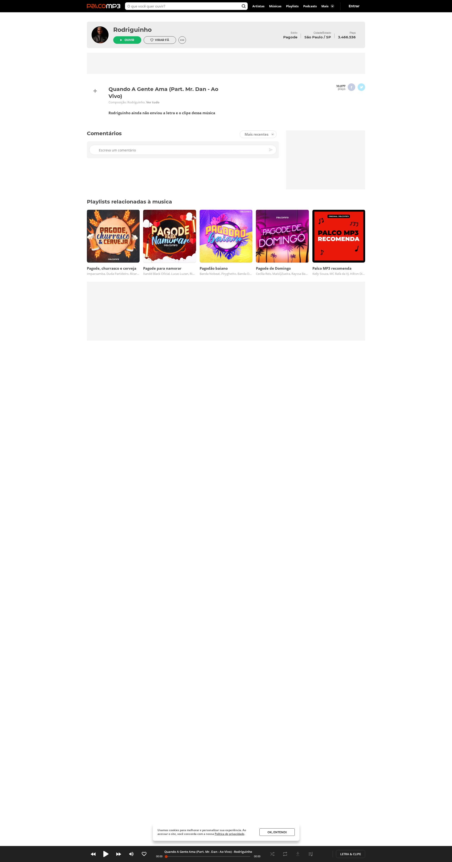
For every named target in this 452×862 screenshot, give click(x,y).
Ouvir (129, 40)
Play (106, 854)
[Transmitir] (323, 854)
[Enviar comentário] (271, 150)
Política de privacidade (229, 834)
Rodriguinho (132, 29)
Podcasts (310, 6)
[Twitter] (361, 87)
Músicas (275, 6)
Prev (93, 854)
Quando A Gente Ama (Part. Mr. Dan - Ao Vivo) (198, 852)
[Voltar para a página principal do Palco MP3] (105, 6)
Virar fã (162, 40)
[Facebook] (351, 87)
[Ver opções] (182, 40)
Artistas (258, 6)
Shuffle (272, 854)
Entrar (354, 6)
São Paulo (313, 37)
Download (297, 854)
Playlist (310, 854)
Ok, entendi (277, 832)
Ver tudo (152, 102)
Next (118, 854)
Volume (131, 854)
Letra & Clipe (350, 854)
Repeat (285, 854)
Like (144, 854)
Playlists (292, 6)
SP (328, 37)
